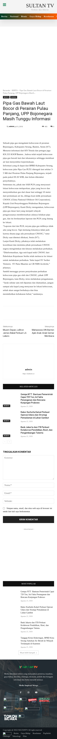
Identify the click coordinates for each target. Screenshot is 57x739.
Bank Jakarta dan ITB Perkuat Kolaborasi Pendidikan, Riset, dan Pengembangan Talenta (36, 430)
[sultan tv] (28, 667)
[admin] (5, 126)
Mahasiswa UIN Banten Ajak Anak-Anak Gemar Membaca (43, 333)
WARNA (13, 97)
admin (11, 126)
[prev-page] (5, 442)
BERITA (15, 90)
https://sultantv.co (28, 373)
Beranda (6, 90)
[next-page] (9, 442)
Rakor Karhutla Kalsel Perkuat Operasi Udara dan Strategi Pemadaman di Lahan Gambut (35, 415)
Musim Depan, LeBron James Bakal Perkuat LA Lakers (14, 333)
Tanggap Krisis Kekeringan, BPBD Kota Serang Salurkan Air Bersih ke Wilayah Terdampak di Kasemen (37, 641)
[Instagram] (28, 692)
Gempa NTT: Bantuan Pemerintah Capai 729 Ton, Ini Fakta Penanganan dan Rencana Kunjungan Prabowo (37, 594)
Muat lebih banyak (27, 652)
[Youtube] (36, 692)
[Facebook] (21, 692)
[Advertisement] (28, 56)
